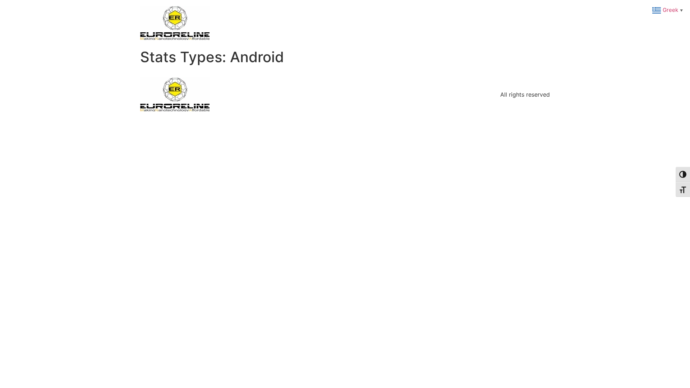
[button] (668, 9)
